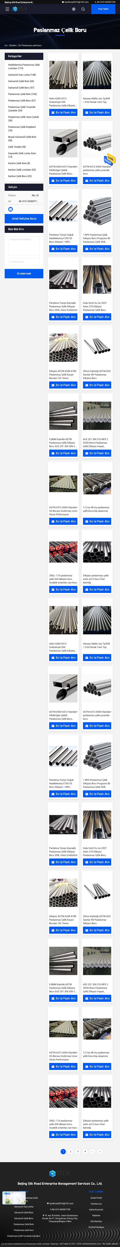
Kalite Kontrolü (96, 1209)
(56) (22, 139)
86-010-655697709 (106, 2)
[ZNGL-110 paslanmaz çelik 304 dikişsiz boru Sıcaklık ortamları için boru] (63, 552)
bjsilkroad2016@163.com (77, 2)
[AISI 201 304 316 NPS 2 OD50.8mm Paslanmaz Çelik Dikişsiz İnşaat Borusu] (97, 415)
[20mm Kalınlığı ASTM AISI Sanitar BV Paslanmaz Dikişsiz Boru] (97, 347)
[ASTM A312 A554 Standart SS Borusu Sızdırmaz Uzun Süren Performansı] (63, 484)
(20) (20, 176)
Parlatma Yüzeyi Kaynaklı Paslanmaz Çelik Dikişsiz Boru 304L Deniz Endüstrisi (63, 306)
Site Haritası (96, 1221)
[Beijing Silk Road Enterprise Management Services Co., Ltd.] (20, 9)
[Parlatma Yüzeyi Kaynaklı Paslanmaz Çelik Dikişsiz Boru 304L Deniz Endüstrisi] (63, 279)
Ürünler (12, 45)
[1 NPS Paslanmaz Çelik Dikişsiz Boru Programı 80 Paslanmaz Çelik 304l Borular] (97, 211)
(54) (21, 81)
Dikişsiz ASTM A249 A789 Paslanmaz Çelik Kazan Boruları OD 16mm (62, 375)
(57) (21, 87)
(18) (22, 129)
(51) (22, 100)
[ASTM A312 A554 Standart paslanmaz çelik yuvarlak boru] (97, 143)
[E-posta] (10, 209)
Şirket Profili (96, 1198)
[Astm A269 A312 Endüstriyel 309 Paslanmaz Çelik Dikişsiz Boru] (63, 75)
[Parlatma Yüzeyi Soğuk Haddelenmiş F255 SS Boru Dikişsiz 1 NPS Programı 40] (63, 211)
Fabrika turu (96, 1204)
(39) (17, 147)
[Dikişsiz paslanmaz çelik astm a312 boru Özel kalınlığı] (97, 552)
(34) (21, 109)
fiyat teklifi (103, 9)
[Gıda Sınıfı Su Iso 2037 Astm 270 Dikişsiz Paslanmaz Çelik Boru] (97, 279)
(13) (22, 155)
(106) (22, 94)
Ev (6, 45)
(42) (22, 169)
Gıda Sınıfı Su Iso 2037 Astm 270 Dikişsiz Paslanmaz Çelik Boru (95, 306)
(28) (23, 119)
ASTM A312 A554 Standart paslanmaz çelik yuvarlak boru (97, 170)
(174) (24, 66)
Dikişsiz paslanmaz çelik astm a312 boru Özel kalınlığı (95, 579)
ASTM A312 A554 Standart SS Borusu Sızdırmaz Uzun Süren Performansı (63, 511)
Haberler (96, 1215)
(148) (22, 74)
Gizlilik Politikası (96, 1227)
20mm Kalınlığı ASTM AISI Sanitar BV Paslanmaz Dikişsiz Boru (97, 375)
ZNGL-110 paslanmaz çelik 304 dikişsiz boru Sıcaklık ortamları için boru (63, 579)
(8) (19, 163)
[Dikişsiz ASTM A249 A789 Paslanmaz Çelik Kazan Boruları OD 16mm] (63, 347)
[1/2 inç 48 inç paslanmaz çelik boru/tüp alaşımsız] (97, 484)
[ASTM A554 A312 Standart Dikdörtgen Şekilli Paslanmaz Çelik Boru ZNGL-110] (63, 143)
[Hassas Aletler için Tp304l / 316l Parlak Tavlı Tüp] (97, 75)
